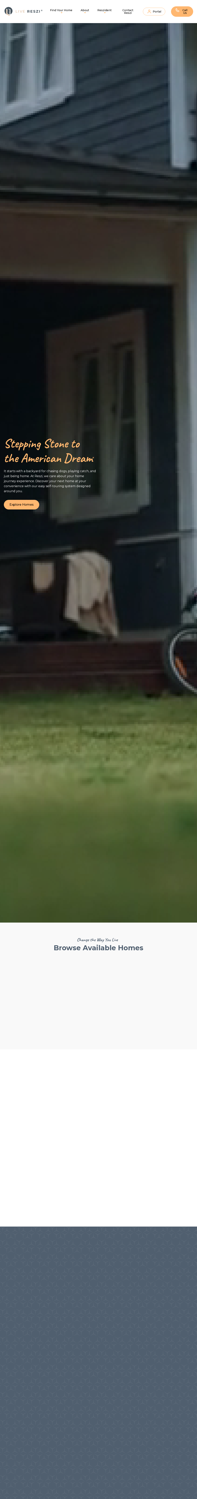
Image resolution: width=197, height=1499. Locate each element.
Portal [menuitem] (157, 11)
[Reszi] (23, 11)
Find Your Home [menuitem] (61, 10)
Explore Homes (21, 504)
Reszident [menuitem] (104, 10)
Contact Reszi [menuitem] (127, 11)
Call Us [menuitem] (184, 11)
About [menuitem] (85, 10)
